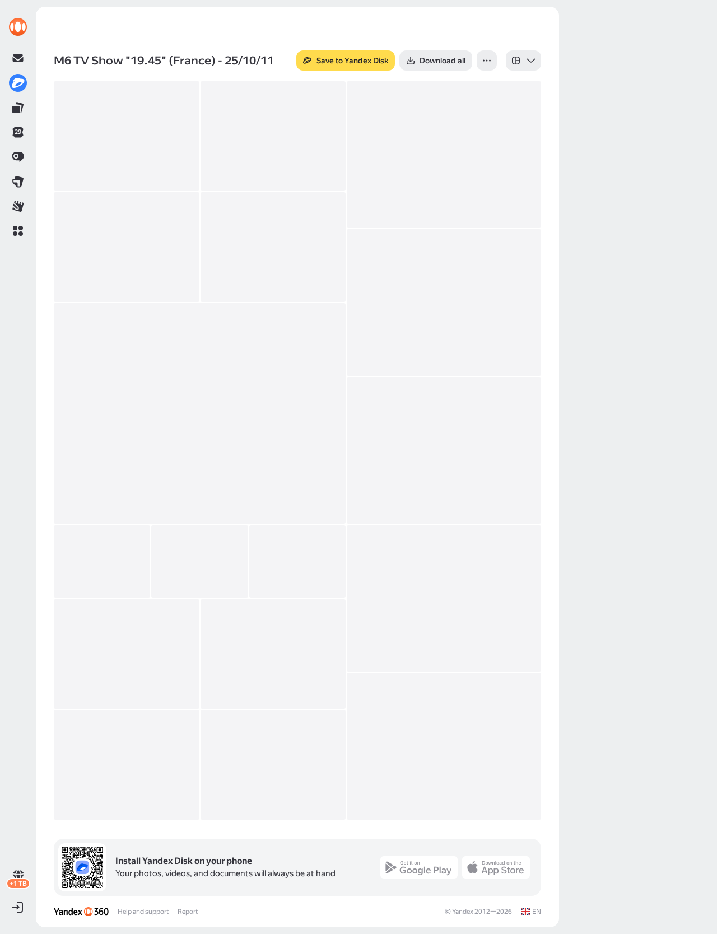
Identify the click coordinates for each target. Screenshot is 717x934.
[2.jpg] (126, 247)
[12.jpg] (126, 654)
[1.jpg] (444, 154)
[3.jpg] (273, 247)
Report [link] (188, 912)
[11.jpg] (444, 598)
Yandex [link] (462, 912)
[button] (18, 231)
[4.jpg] (444, 302)
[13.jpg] (273, 654)
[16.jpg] (126, 765)
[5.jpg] (200, 413)
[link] (18, 27)
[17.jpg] (273, 765)
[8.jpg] (102, 561)
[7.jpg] (444, 450)
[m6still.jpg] (273, 136)
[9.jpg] (199, 561)
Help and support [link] (143, 912)
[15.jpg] (126, 136)
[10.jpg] (297, 561)
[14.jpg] (444, 746)
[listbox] (523, 60)
